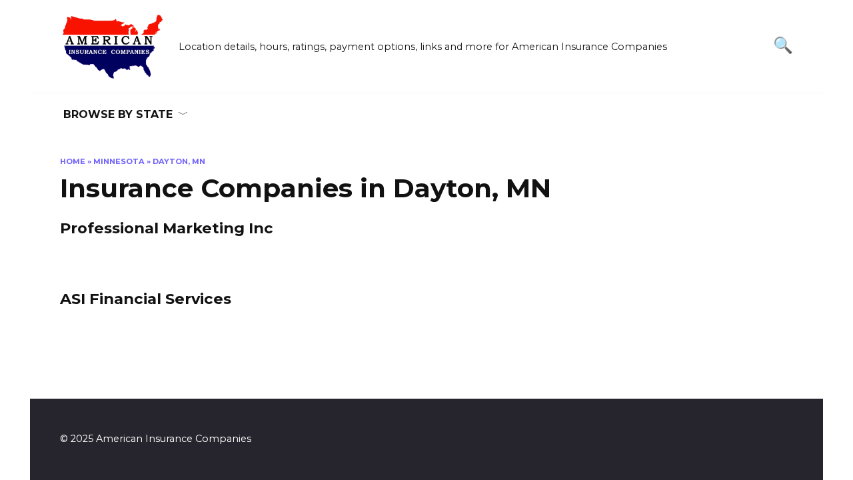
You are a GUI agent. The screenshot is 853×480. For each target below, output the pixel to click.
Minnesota (119, 161)
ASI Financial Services (145, 298)
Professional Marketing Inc (166, 228)
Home (72, 161)
